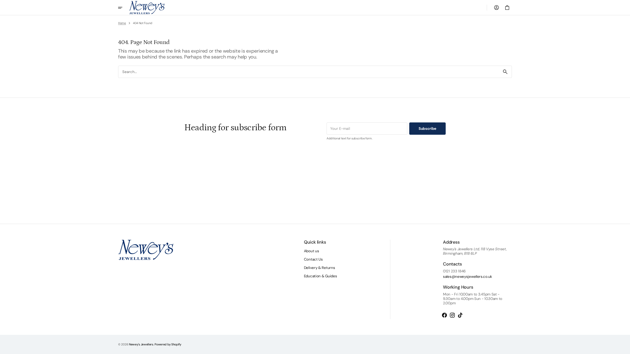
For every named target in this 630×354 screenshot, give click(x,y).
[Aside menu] (123, 7)
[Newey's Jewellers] (147, 7)
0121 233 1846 (454, 271)
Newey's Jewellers (141, 344)
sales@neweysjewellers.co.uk (467, 276)
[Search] (505, 71)
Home (122, 23)
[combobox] (308, 71)
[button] (496, 7)
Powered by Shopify (168, 344)
